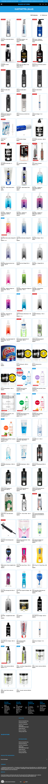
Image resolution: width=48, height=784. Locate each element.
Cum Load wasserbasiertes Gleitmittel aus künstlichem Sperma (38, 514)
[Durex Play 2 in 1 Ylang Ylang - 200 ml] (39, 554)
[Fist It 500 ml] (24, 604)
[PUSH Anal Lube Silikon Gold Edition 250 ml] (24, 53)
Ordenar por (44, 15)
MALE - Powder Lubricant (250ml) (24, 690)
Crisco (2, 364)
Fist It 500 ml (19, 615)
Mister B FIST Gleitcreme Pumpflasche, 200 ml (6, 114)
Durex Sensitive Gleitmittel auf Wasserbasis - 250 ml (38, 591)
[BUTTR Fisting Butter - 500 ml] (8, 377)
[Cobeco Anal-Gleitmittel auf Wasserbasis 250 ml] (39, 477)
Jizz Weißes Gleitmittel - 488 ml (39, 139)
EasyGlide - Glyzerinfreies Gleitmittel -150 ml (37, 289)
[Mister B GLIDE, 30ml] (8, 78)
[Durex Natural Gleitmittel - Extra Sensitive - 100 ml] (24, 528)
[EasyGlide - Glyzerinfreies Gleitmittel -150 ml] (39, 277)
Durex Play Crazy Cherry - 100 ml (23, 565)
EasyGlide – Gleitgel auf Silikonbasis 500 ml (21, 213)
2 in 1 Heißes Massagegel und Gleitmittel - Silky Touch (23, 439)
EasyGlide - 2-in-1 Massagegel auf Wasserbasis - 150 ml (8, 339)
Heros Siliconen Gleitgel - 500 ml (39, 615)
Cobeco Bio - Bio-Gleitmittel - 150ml (7, 514)
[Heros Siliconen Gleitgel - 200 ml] (8, 629)
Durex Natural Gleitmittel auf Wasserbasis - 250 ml (23, 339)
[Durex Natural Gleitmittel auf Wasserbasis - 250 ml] (24, 328)
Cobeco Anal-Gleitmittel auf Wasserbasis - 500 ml (22, 489)
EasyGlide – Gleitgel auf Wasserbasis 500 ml (37, 188)
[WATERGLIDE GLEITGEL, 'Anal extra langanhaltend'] (8, 402)
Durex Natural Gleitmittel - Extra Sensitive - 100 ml (23, 540)
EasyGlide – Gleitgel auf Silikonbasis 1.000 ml (37, 213)
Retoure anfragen (22, 730)
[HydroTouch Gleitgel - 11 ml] (39, 629)
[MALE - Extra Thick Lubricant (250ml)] (8, 679)
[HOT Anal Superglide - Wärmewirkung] (24, 629)
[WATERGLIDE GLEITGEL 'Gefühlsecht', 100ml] (24, 377)
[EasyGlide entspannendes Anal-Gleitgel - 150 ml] (8, 252)
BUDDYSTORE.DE (11, 781)
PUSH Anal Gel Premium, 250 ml (39, 64)
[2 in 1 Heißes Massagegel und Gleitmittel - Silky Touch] (24, 427)
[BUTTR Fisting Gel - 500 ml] (24, 353)
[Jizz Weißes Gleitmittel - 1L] (8, 152)
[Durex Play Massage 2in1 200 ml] (8, 579)
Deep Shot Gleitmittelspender (7, 539)
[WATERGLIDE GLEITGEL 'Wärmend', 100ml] (39, 402)
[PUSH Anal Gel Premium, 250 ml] (39, 53)
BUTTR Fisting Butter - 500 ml (7, 388)
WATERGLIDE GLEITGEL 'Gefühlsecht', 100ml (22, 389)
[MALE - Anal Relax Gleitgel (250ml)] (24, 655)
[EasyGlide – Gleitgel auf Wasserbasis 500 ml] (39, 176)
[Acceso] (43, 4)
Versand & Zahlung (23, 722)
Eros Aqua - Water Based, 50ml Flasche (23, 188)
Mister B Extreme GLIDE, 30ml (23, 114)
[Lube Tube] (8, 128)
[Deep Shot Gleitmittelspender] (8, 528)
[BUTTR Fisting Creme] (39, 353)
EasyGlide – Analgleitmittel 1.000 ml (8, 616)
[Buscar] (40, 4)
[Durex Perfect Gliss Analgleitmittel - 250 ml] (8, 554)
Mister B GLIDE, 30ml (5, 89)
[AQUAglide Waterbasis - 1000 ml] (8, 453)
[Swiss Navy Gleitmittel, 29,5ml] (8, 28)
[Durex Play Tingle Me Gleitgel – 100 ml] (24, 579)
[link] (24, 734)
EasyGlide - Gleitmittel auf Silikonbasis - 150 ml (6, 314)
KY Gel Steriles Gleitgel (21, 139)
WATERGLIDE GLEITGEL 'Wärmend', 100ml (37, 414)
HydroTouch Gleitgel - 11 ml (38, 640)
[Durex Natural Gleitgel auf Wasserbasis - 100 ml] (39, 528)
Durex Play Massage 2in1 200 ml (8, 590)
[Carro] (46, 4)
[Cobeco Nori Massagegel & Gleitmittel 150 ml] (39, 328)
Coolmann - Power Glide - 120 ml (24, 513)
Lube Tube (3, 139)
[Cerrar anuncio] (46, 1)
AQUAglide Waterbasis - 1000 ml (8, 464)
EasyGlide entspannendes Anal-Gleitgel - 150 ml (7, 264)
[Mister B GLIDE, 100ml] (39, 78)
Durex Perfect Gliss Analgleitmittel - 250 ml (8, 566)
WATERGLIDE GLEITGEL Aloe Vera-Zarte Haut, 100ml (23, 414)
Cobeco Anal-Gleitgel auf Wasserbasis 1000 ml (6, 489)
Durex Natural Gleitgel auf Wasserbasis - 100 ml (37, 540)
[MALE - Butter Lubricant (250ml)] (39, 655)
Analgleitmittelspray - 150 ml (38, 313)
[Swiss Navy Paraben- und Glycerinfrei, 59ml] (24, 28)
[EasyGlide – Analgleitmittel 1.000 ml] (8, 604)
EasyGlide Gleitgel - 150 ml (37, 238)
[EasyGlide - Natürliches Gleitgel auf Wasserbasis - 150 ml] (24, 277)
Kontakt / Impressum (23, 724)
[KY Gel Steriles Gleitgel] (24, 128)
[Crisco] (8, 353)
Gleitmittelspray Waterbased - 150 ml (24, 314)
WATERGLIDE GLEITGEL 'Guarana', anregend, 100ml (8, 439)
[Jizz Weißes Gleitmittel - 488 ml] (39, 128)
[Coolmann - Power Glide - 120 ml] (24, 502)
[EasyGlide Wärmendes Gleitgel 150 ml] (8, 227)
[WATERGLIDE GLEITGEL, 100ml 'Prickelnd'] (39, 377)
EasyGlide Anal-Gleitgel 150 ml (23, 263)
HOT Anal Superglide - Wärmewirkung (21, 641)
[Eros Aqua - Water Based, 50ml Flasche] (24, 176)
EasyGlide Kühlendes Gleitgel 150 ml (24, 238)
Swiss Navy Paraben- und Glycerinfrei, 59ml (22, 40)
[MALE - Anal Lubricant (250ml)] (8, 655)
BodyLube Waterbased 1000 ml (39, 464)
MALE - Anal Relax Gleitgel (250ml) (24, 666)
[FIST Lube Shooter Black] (24, 152)
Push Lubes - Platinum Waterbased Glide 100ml (37, 40)
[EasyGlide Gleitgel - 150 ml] (39, 227)
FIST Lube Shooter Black (22, 163)
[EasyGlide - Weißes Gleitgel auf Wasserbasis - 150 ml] (8, 277)
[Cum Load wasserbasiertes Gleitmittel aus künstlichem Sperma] (39, 502)
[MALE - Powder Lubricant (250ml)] (24, 679)
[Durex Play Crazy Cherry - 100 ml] (24, 554)
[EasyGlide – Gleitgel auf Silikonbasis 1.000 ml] (39, 201)
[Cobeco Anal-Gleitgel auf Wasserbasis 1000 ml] (8, 477)
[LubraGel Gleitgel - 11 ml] (39, 103)
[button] (1, 4)
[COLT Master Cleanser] (39, 152)
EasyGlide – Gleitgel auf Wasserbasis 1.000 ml (6, 213)
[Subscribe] (46, 759)
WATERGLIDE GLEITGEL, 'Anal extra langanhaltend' (7, 414)
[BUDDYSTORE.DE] (24, 4)
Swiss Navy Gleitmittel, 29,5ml (7, 39)
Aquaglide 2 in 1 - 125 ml (37, 438)
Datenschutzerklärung (23, 721)
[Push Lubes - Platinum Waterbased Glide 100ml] (39, 28)
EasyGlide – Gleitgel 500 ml (38, 263)
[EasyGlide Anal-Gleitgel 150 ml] (24, 252)
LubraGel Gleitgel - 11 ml (37, 114)
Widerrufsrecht (22, 728)
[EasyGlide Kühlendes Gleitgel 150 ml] (24, 227)
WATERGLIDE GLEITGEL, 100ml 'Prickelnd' (39, 389)
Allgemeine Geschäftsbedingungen (24, 726)
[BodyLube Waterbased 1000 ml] (39, 453)
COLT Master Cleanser (37, 163)
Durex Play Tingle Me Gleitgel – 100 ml (24, 591)
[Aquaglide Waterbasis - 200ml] (24, 453)
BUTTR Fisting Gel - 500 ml (22, 364)
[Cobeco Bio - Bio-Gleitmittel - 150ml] (8, 502)
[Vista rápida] (8, 35)
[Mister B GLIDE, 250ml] (24, 78)
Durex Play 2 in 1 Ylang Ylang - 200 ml (39, 566)
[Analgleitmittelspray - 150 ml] (39, 302)
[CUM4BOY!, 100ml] (8, 53)
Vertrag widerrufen (23, 731)
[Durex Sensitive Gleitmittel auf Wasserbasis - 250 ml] (39, 579)
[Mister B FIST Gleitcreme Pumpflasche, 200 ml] (8, 103)
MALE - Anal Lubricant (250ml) (7, 666)
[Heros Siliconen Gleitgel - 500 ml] (39, 604)
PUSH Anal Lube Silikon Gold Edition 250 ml (23, 65)
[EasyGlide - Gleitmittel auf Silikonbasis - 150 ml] (8, 302)
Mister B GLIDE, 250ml (21, 89)
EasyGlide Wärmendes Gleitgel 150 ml (8, 238)
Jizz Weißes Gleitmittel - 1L (6, 163)
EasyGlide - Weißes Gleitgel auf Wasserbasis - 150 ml (7, 289)
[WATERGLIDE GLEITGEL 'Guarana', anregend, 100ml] (8, 427)
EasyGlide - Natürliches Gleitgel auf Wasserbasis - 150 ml (24, 289)
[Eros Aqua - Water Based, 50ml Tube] (8, 176)
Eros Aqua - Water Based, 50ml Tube (7, 188)
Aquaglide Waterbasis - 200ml (23, 464)
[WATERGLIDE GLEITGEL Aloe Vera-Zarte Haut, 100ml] (24, 402)
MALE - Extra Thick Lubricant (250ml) (7, 691)
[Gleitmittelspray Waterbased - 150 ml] (24, 302)
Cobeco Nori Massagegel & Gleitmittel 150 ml (38, 339)
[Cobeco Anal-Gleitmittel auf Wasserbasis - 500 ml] (24, 477)
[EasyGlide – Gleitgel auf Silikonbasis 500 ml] (24, 201)
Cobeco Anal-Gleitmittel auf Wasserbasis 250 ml (38, 489)
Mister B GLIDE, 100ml (37, 89)
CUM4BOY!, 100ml (5, 64)
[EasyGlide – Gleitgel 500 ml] (39, 252)
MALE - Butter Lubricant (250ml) (39, 666)
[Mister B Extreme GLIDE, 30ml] (24, 103)
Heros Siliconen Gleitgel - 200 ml (8, 640)
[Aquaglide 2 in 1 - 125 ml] (39, 427)
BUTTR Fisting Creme (36, 364)
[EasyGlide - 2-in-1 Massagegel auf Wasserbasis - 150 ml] (8, 328)
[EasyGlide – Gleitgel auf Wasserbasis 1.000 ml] (8, 201)
